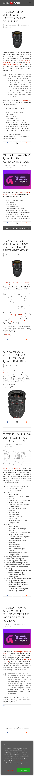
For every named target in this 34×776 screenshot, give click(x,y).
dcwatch (22, 281)
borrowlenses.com (25, 100)
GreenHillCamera (8, 373)
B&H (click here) (24, 315)
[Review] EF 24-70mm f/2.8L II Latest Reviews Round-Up (14, 16)
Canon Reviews (24, 25)
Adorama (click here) (9, 315)
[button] (30, 3)
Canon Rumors (24, 254)
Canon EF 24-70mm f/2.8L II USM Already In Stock (16, 158)
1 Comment (8, 27)
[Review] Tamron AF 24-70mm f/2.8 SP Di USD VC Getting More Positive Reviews (16, 614)
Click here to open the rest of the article (17, 228)
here (25, 660)
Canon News (23, 165)
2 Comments (8, 167)
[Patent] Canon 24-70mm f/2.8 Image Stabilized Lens (17, 438)
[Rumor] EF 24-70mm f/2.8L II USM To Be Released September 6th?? (16, 245)
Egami (5, 468)
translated (6, 283)
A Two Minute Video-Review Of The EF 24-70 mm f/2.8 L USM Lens (15, 356)
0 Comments (8, 367)
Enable (24, 770)
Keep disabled (10, 770)
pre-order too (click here (19, 321)
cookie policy (19, 761)
